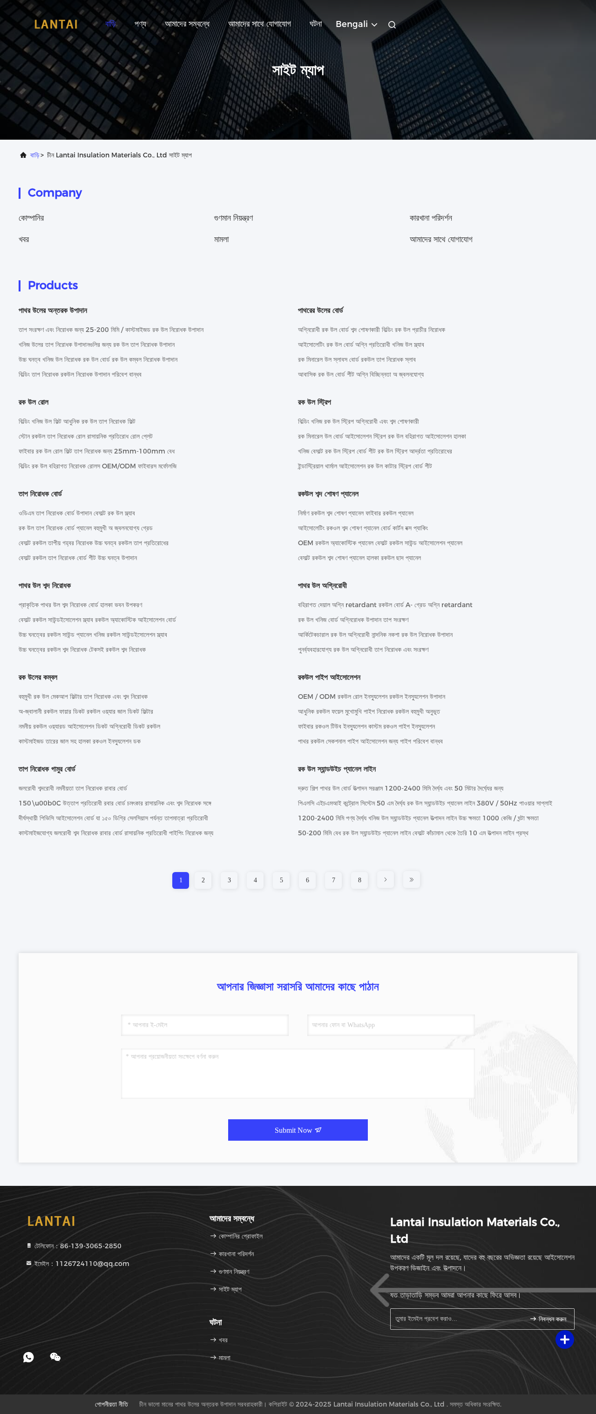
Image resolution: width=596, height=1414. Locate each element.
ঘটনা (316, 24)
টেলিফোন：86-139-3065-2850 (77, 1246)
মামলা (221, 239)
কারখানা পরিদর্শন (431, 218)
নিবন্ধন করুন (551, 1319)
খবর (24, 239)
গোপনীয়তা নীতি (111, 1404)
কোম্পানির (31, 218)
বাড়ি (110, 24)
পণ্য (140, 24)
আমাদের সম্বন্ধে (187, 24)
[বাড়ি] (56, 23)
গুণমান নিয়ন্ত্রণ (233, 218)
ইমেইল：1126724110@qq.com (81, 1263)
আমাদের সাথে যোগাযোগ (259, 24)
